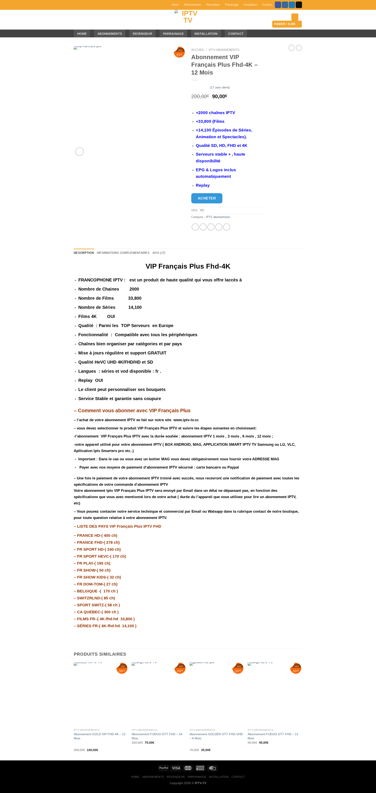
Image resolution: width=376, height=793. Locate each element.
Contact (267, 4)
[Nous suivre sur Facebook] (278, 5)
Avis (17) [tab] (159, 252)
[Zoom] (79, 151)
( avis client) (220, 87)
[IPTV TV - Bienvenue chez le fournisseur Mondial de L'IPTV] (188, 20)
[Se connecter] (294, 17)
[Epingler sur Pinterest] (218, 227)
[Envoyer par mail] (211, 227)
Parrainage (231, 4)
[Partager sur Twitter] (203, 227)
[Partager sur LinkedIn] (226, 227)
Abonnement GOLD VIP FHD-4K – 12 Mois (100, 736)
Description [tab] (84, 252)
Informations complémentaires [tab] (123, 252)
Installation (250, 4)
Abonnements (192, 4)
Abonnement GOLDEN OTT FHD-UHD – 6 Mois (216, 736)
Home (175, 4)
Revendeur (213, 4)
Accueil (197, 50)
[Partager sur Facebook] (195, 227)
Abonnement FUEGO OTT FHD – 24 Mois (157, 736)
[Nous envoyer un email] (299, 5)
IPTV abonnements (224, 50)
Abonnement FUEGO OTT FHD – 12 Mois (273, 736)
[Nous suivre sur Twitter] (292, 5)
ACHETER (207, 198)
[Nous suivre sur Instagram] (285, 5)
